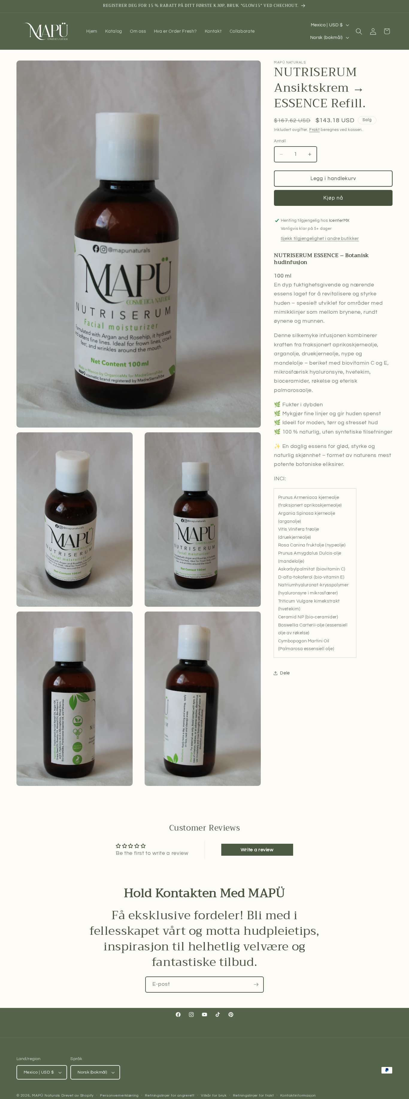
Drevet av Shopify (77, 1096)
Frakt (314, 130)
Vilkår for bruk (214, 1096)
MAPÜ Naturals (46, 1096)
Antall (280, 141)
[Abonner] (256, 984)
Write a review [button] (257, 849)
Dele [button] (285, 673)
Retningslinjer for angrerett (170, 1096)
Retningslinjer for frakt (253, 1096)
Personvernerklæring (119, 1096)
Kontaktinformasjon (298, 1096)
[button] (359, 31)
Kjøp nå (333, 197)
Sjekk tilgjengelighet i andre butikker (320, 238)
